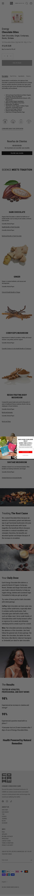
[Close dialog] (33, 437)
